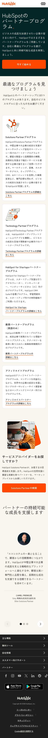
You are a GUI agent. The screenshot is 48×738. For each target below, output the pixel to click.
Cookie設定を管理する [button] (24, 731)
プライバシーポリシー (24, 715)
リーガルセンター (24, 709)
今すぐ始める (24, 64)
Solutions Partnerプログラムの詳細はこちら (23, 193)
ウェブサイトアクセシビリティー (24, 725)
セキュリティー (24, 720)
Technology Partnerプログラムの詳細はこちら (23, 252)
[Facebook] (6, 676)
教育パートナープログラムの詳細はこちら (19, 355)
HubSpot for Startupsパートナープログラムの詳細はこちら (23, 309)
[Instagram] (12, 676)
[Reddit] (39, 676)
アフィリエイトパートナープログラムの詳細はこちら (18, 401)
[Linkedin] (32, 676)
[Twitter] (26, 676)
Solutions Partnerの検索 (24, 488)
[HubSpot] (8, 4)
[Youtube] (19, 676)
